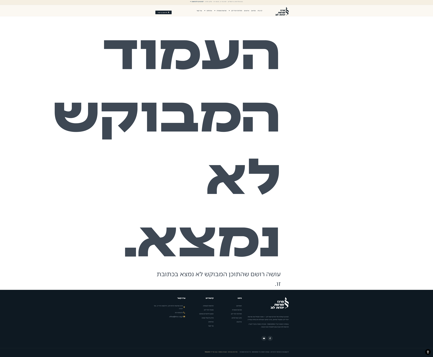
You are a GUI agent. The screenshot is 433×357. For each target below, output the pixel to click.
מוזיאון (253, 11)
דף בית (260, 11)
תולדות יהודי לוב (236, 11)
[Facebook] (270, 338)
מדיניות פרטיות (232, 352)
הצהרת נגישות (222, 352)
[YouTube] (263, 338)
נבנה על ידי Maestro (211, 352)
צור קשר (199, 11)
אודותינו (209, 11)
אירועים (246, 11)
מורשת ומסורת (221, 11)
